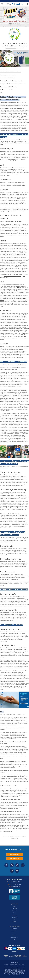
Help (14, 919)
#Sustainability (14, 838)
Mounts (14, 912)
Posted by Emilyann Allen (11, 48)
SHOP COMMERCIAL (14, 858)
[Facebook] (8, 842)
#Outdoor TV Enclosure (15, 836)
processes (19, 325)
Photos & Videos (14, 917)
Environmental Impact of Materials (7, 75)
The (9, 104)
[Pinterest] (20, 842)
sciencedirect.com (4, 253)
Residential (14, 908)
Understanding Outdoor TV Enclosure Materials (10, 72)
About (14, 906)
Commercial (14, 910)
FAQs (1, 92)
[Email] (11, 842)
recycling (15, 325)
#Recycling (23, 836)
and (23, 298)
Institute (2, 300)
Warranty (14, 932)
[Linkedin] (17, 842)
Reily (24, 276)
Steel (19, 287)
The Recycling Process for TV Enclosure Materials (11, 81)
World (17, 287)
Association (7, 198)
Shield (13, 104)
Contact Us (14, 928)
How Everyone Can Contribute (6, 89)
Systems (6, 277)
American (18, 298)
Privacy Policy (14, 930)
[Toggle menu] (2, 4)
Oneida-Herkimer (7, 276)
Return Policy (14, 935)
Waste (15, 276)
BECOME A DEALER (14, 854)
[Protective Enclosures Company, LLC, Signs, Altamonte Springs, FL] (14, 891)
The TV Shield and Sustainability (7, 78)
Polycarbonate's (3, 313)
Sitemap (14, 921)
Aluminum (2, 198)
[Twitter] (15, 842)
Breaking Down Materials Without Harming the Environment (13, 84)
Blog (14, 939)
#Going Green (6, 836)
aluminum (2, 351)
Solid (12, 276)
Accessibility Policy (14, 937)
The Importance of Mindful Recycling (8, 86)
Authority (19, 276)
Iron (21, 298)
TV (11, 104)
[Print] (13, 842)
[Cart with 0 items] (27, 4)
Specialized (9, 325)
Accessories (14, 915)
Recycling (21, 349)
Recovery (2, 277)
